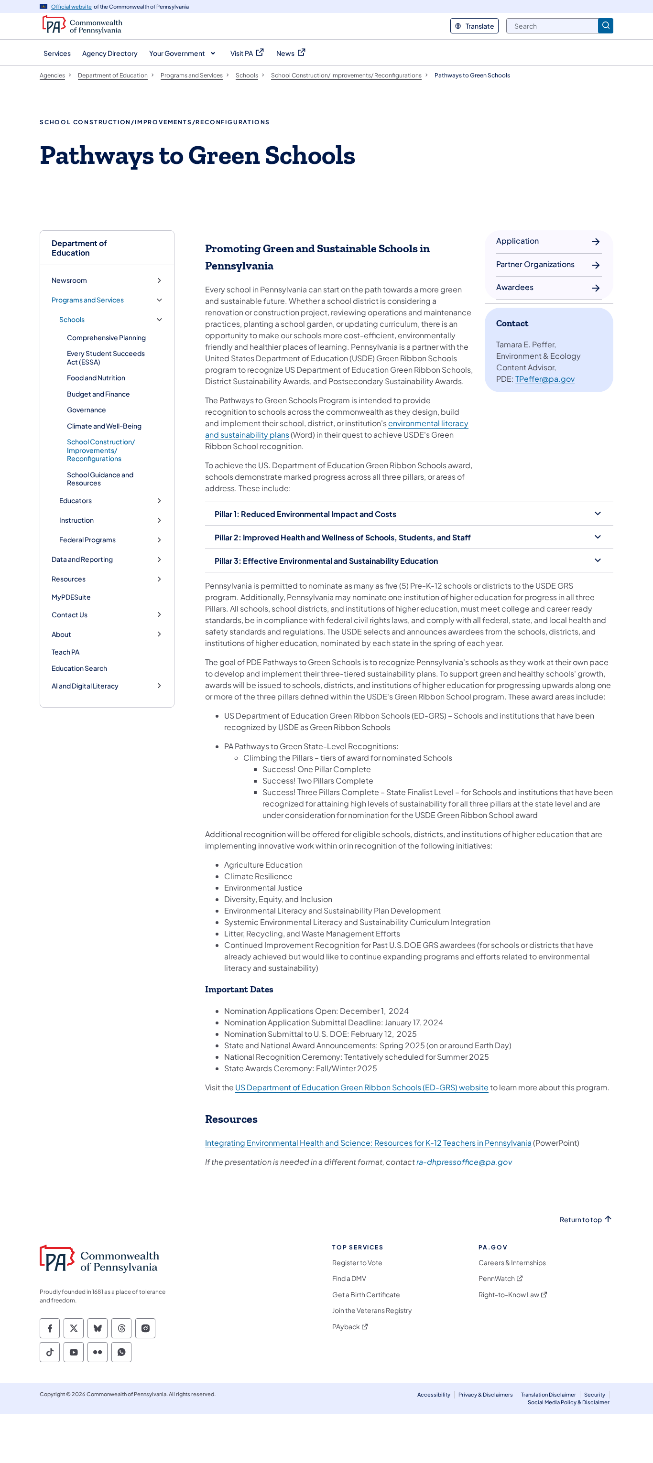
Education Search (79, 668)
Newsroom (69, 280)
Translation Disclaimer (548, 1394)
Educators (75, 500)
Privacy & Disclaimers (485, 1394)
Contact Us (69, 615)
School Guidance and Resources (100, 478)
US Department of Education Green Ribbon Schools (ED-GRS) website (362, 1087)
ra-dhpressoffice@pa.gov (464, 1162)
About (61, 634)
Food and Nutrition (96, 377)
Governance (86, 409)
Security (594, 1394)
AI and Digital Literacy (85, 686)
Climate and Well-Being (104, 425)
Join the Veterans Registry (372, 1310)
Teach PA (65, 651)
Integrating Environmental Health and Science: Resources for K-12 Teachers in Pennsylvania (368, 1143)
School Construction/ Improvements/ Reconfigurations (101, 450)
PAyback (346, 1327)
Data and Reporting (82, 559)
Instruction (76, 520)
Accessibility (433, 1394)
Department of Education (79, 247)
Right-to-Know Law (509, 1295)
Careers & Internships (512, 1263)
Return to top (581, 1220)
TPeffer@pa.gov (545, 379)
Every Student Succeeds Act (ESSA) (106, 357)
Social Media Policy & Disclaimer (568, 1402)
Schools (72, 319)
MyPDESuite (71, 596)
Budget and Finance (98, 393)
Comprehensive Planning (106, 337)
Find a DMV (349, 1278)
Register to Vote (357, 1263)
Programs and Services (88, 300)
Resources (69, 579)
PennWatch (497, 1278)
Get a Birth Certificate (366, 1295)
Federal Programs (87, 540)
